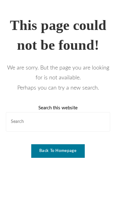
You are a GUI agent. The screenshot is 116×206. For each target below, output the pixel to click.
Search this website (58, 108)
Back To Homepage (57, 151)
